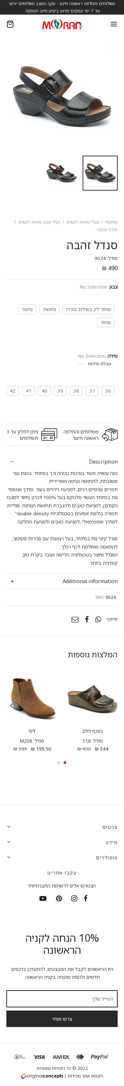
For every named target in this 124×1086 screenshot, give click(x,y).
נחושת (49, 309)
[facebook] (85, 899)
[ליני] (32, 698)
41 (28, 390)
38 (76, 390)
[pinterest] (59, 899)
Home (111, 222)
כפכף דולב (92, 731)
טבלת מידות (99, 364)
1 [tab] (65, 762)
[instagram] (74, 899)
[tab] (62, 461)
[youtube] (43, 899)
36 (108, 390)
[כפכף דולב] (92, 698)
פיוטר (27, 309)
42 (13, 390)
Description (103, 461)
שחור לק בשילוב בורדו (88, 309)
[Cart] (10, 24)
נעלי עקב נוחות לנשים (39, 222)
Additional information (90, 581)
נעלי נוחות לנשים (82, 222)
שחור (105, 322)
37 (92, 390)
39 (60, 390)
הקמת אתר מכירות (85, 1076)
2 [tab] (59, 763)
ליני (32, 731)
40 (44, 390)
